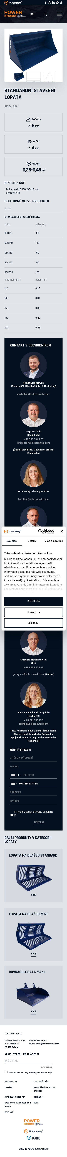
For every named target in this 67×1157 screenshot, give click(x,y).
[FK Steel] (33, 1137)
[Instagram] (49, 2)
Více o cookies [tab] (54, 540)
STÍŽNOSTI (38, 1097)
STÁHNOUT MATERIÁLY (14, 1097)
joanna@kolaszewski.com (33, 724)
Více (33, 895)
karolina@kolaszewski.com (33, 499)
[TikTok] (61, 2)
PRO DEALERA (10, 1081)
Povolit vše (34, 601)
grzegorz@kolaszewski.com (28, 674)
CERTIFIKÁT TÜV (41, 1081)
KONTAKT (8, 1112)
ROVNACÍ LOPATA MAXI (27, 971)
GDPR (36, 1103)
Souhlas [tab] (11, 540)
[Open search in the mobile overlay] (45, 14)
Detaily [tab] (32, 540)
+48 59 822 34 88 (38, 1040)
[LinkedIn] (53, 2)
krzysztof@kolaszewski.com (33, 443)
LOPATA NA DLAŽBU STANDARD (33, 855)
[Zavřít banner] (61, 531)
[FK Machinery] (33, 1131)
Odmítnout (33, 623)
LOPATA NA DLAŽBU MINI (28, 914)
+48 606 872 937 (33, 667)
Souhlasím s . (30, 1072)
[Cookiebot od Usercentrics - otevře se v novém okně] (40, 531)
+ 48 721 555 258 (33, 720)
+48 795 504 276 (33, 439)
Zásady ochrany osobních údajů (36, 1072)
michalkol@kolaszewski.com (33, 394)
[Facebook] (45, 2)
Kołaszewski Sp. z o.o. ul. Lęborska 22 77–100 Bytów (15, 1044)
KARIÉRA (8, 1087)
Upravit (32, 612)
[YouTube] (57, 2)
